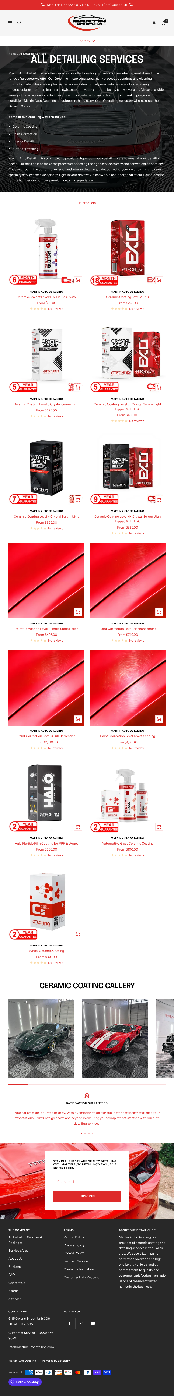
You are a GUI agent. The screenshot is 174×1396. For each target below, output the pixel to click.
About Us (15, 1259)
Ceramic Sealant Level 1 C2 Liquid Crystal (46, 297)
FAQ (11, 1275)
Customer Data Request (81, 1277)
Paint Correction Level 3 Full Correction (46, 736)
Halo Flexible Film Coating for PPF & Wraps (46, 843)
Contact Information (79, 1269)
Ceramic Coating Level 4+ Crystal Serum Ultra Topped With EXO (127, 519)
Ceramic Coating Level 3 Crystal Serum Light (47, 404)
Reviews (14, 1267)
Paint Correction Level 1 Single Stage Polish (46, 629)
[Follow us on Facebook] (69, 1323)
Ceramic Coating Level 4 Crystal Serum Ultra (46, 517)
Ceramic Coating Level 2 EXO (127, 297)
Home (12, 53)
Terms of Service (76, 1261)
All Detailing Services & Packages (25, 1240)
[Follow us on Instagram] (81, 1323)
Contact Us (16, 1283)
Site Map (14, 1299)
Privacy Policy (74, 1245)
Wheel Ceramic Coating (46, 951)
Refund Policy (74, 1237)
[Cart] (163, 23)
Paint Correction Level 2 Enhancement (127, 629)
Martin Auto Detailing (46, 291)
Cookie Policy (74, 1253)
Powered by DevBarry (56, 1360)
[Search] (19, 23)
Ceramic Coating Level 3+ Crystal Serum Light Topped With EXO (127, 406)
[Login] (154, 22)
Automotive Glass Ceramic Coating (128, 843)
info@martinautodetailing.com (31, 1347)
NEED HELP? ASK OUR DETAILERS (87, 5)
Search (13, 1291)
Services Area (18, 1250)
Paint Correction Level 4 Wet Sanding (127, 736)
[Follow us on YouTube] (93, 1323)
